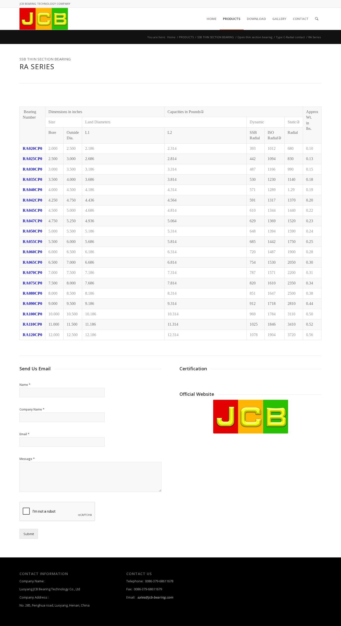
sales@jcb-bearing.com (155, 597)
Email (24, 434)
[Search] (317, 19)
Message (27, 459)
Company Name (31, 409)
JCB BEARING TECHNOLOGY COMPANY (44, 3)
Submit (28, 534)
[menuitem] (211, 19)
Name (24, 385)
